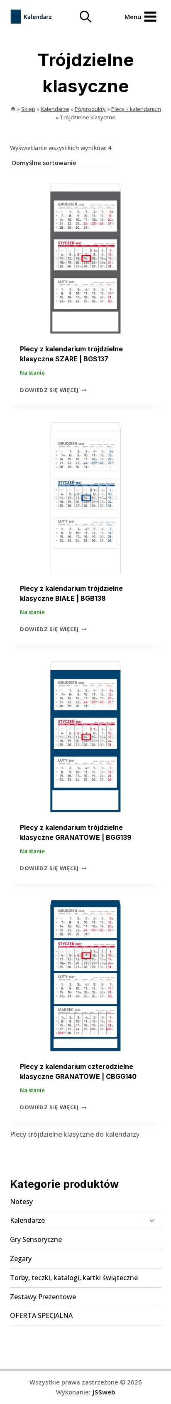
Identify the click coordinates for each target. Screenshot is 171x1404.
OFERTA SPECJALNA (41, 1315)
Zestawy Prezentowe (43, 1296)
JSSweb (103, 1392)
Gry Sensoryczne (36, 1239)
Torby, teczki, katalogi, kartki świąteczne (74, 1277)
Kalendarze (27, 1220)
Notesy (21, 1201)
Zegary (21, 1258)
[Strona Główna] (13, 109)
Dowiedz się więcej (49, 390)
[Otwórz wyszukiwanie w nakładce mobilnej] (85, 16)
